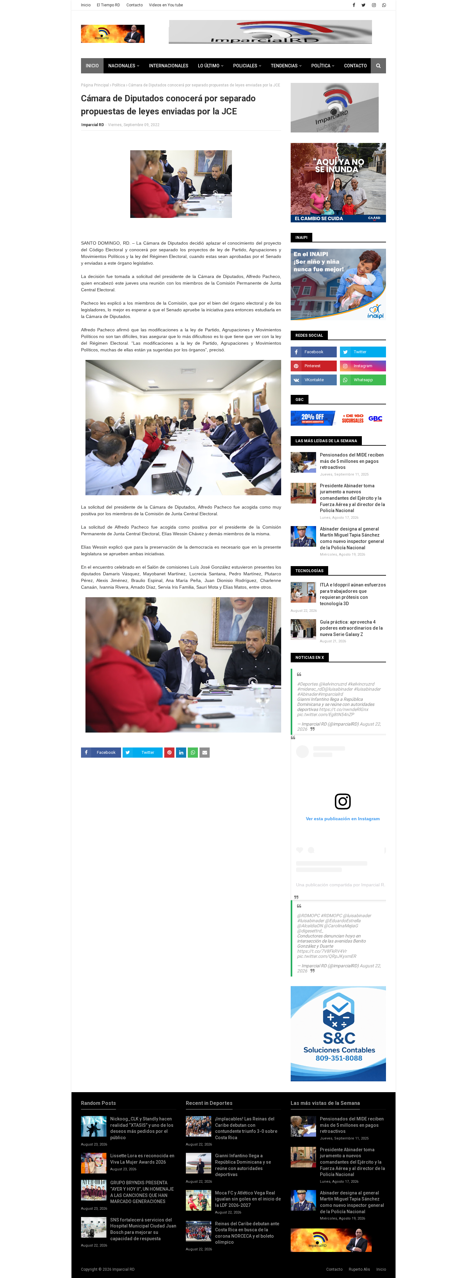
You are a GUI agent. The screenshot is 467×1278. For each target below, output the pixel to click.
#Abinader (307, 694)
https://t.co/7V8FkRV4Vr (322, 951)
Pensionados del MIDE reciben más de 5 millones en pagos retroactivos (352, 461)
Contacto (134, 5)
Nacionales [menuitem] (121, 65)
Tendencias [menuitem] (284, 65)
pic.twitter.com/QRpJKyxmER (326, 956)
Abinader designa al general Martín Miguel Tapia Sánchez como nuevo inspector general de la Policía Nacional (352, 538)
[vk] (314, 380)
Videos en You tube (166, 5)
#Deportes (307, 683)
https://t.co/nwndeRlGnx (343, 709)
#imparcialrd (330, 694)
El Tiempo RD (108, 5)
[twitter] (363, 5)
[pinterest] (314, 366)
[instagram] (373, 5)
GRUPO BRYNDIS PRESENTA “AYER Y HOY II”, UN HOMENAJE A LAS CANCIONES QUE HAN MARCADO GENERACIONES (142, 1192)
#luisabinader (367, 689)
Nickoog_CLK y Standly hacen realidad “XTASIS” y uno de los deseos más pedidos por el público (141, 1128)
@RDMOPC (308, 915)
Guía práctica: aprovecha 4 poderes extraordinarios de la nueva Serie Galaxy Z (351, 628)
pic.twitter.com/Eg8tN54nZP (325, 714)
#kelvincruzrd (361, 683)
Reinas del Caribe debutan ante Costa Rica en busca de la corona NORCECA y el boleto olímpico (247, 1233)
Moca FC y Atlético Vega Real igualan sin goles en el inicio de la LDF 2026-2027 (248, 1199)
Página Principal (95, 85)
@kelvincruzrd (333, 683)
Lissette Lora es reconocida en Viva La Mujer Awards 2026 (142, 1159)
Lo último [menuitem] (209, 65)
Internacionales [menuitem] (168, 65)
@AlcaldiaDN (310, 925)
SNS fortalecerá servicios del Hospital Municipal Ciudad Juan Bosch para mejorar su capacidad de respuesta (143, 1229)
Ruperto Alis (359, 1269)
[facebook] (354, 5)
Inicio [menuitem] (92, 65)
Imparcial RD (92, 125)
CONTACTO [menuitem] (355, 65)
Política (118, 85)
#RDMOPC (331, 915)
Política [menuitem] (320, 65)
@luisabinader (338, 689)
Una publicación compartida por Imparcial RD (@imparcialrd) (357, 884)
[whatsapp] (383, 5)
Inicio (86, 5)
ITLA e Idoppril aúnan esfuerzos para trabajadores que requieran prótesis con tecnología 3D (353, 594)
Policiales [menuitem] (245, 65)
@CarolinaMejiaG (341, 925)
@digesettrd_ (310, 930)
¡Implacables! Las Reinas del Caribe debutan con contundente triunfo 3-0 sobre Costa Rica (246, 1128)
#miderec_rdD (310, 689)
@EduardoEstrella (343, 920)
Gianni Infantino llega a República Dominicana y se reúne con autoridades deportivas (243, 1165)
